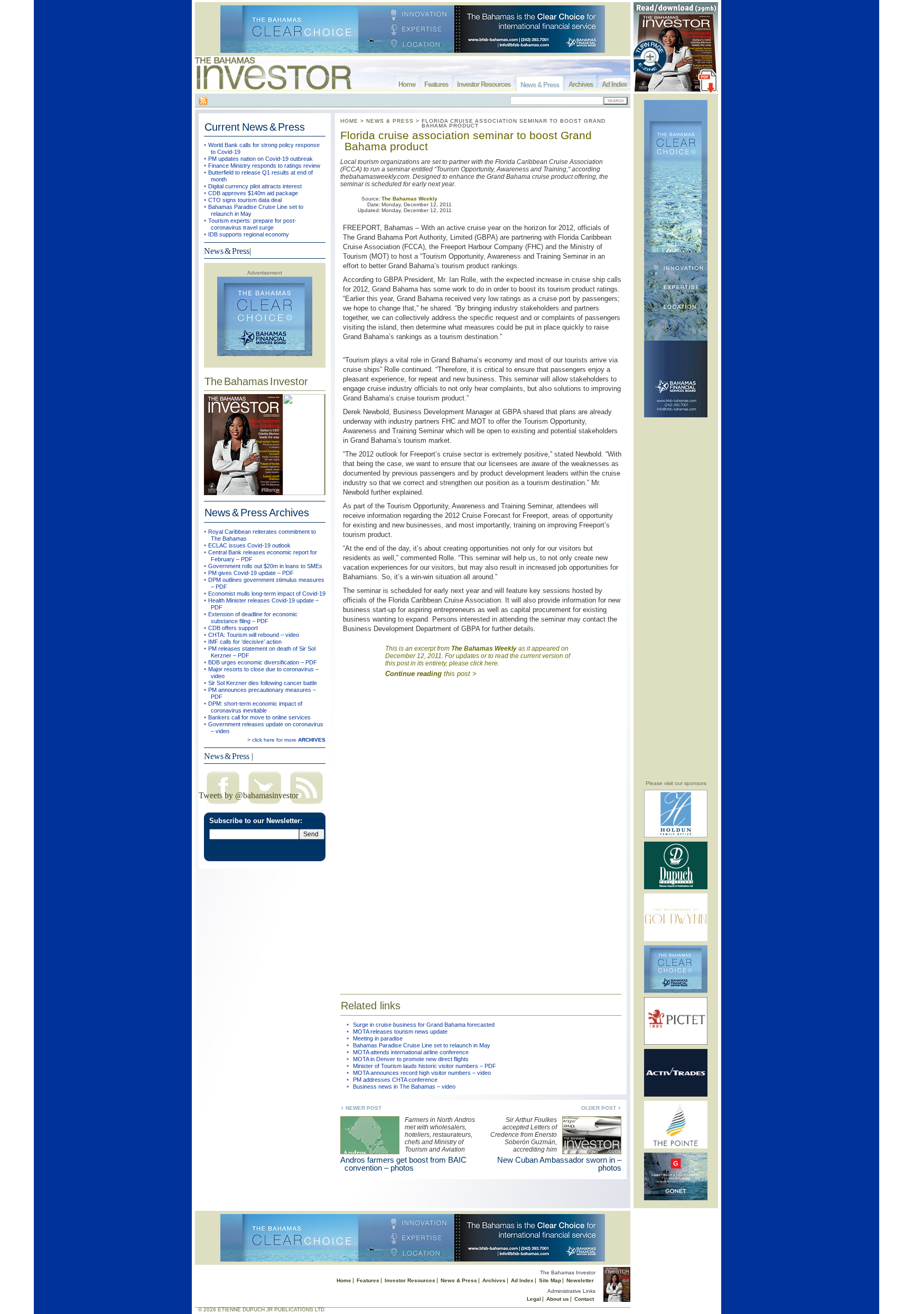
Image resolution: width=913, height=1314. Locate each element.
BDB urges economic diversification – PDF (262, 662)
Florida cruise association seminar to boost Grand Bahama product (466, 140)
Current (254, 127)
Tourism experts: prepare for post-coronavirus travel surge (252, 224)
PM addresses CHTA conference (395, 1079)
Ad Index (614, 84)
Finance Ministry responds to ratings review (264, 165)
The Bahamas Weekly (409, 199)
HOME (349, 121)
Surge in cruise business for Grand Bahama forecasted (424, 1024)
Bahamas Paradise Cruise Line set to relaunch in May (421, 1045)
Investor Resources (483, 84)
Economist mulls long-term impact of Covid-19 (266, 593)
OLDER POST (598, 1108)
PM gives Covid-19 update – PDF (251, 573)
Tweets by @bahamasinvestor (249, 795)
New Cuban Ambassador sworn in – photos (559, 1163)
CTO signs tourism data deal (245, 200)
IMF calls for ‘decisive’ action (245, 641)
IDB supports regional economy (248, 234)
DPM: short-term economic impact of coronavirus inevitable (255, 707)
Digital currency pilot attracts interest (255, 186)
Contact (584, 1299)
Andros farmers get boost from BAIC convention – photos (403, 1163)
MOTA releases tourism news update (400, 1031)
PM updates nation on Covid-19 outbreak (260, 159)
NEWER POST (363, 1108)
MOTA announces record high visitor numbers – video (422, 1073)
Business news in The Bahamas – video (404, 1086)
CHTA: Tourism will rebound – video (253, 635)
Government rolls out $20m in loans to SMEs (265, 566)
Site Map (550, 1280)
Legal (534, 1299)
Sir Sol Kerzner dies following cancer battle (262, 683)
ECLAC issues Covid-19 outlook (249, 545)
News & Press (539, 85)
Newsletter (580, 1280)
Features (436, 84)
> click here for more (286, 740)
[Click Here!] (675, 835)
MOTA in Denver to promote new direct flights (411, 1059)
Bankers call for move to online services (259, 717)
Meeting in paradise (378, 1038)
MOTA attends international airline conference (411, 1052)
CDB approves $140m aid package (253, 193)
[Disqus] (480, 831)
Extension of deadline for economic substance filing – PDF (252, 617)
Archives (581, 84)
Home (406, 84)
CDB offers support (233, 628)
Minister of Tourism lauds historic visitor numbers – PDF (424, 1066)
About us (557, 1299)
